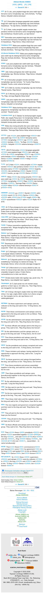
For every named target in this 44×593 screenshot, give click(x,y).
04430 (30, 140)
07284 (4, 140)
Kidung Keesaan (22, 502)
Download (22, 493)
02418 (18, 144)
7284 (21, 449)
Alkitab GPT (19, 481)
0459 (22, 138)
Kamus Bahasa (22, 499)
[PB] (29, 4)
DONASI (30, 567)
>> (28, 7)
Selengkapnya (29, 557)
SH (24, 490)
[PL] (25, 4)
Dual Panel (23, 526)
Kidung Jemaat (22, 504)
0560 (16, 142)
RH (28, 490)
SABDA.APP (22, 518)
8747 (10, 441)
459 (21, 447)
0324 (14, 138)
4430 (9, 451)
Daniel (20, 7)
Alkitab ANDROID (22, 495)
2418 (27, 453)
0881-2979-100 (12, 582)
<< (16, 7)
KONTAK (13, 567)
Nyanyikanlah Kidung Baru (22, 506)
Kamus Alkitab (22, 498)
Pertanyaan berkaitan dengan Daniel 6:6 (19, 471)
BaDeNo (22, 520)
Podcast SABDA (32, 561)
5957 (37, 453)
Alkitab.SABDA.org (22, 514)
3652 (39, 451)
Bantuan (22, 524)
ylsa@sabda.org (29, 582)
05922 (20, 140)
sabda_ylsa (12, 555)
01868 (4, 144)
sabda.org (25, 584)
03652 (4, 142)
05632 (34, 136)
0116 (13, 136)
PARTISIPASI (21, 567)
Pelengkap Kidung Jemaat (22, 507)
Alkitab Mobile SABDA (22, 2)
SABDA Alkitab (14, 561)
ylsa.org (18, 584)
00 (3, 146)
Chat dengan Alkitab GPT (24, 476)
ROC (32, 490)
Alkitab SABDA (18, 480)
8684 (36, 434)
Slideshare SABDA (23, 563)
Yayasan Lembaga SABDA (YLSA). (22, 574)
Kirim (25, 473)
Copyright (22, 512)
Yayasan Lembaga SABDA (29, 555)
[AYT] (20, 4)
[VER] (15, 4)
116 (12, 447)
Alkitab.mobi (22, 510)
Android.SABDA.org (22, 516)
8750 (30, 437)
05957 (37, 144)
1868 (18, 453)
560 (22, 451)
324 (11, 449)
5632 (37, 447)
